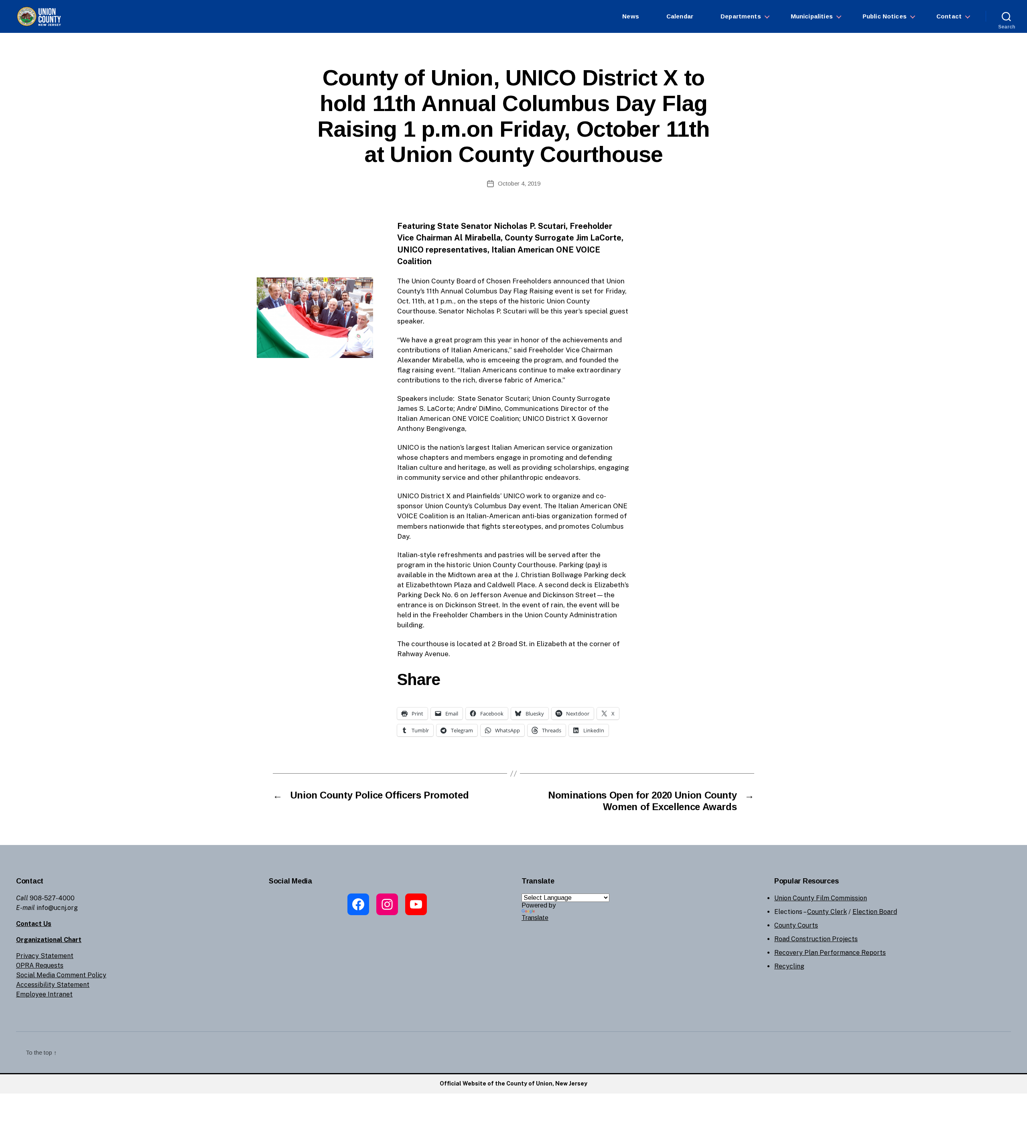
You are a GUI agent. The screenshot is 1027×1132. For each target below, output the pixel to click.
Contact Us (33, 924)
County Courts (796, 925)
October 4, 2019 (519, 183)
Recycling (789, 966)
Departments (741, 16)
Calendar (679, 16)
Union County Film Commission (820, 898)
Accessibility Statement (52, 984)
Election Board (874, 912)
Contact (949, 16)
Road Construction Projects (816, 939)
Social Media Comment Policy (61, 975)
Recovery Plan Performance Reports (830, 952)
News (630, 16)
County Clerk (827, 912)
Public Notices (885, 16)
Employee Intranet (44, 994)
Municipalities (812, 16)
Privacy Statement (44, 956)
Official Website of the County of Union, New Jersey (513, 1083)
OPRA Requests (39, 965)
